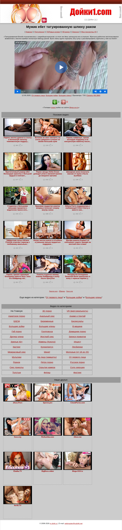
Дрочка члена (16, 336)
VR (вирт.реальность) (77, 311)
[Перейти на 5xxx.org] (18, 435)
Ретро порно (47, 362)
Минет (47, 352)
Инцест (77, 342)
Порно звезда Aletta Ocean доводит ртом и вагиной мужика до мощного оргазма (47, 174)
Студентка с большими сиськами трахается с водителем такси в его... (17, 208)
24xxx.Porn (17, 403)
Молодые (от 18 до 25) (77, 352)
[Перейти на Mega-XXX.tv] (77, 469)
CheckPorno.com (77, 403)
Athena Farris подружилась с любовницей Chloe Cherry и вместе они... (77, 208)
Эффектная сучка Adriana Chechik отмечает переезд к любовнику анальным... (17, 242)
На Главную (17, 311)
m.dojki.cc (53, 523)
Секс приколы (17, 367)
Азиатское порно (16, 316)
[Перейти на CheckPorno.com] (77, 400)
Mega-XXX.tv (77, 471)
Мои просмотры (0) (89, 32)
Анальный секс (47, 316)
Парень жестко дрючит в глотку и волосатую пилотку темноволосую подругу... (18, 139)
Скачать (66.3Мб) (93, 95)
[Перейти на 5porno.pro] (48, 400)
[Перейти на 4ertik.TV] (18, 503)
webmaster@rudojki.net (73, 523)
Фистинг (77, 372)
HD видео (66, 32)
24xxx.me (77, 437)
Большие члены (65, 95)
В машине (77, 326)
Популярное (39, 32)
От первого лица (38, 95)
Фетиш (47, 372)
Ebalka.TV (17, 471)
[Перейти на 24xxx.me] (77, 435)
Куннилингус (47, 347)
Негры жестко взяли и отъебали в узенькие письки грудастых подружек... (47, 242)
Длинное (75, 32)
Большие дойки (52, 95)
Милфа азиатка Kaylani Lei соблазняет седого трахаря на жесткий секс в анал (77, 242)
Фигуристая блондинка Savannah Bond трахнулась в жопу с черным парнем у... (77, 276)
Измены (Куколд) (47, 342)
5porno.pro (53, 291)
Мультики (16, 357)
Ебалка (62, 291)
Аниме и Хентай (77, 316)
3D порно (47, 311)
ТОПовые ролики (53, 32)
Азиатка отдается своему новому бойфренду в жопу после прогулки (47, 276)
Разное (16, 362)
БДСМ (17, 321)
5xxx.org (69, 291)
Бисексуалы (77, 321)
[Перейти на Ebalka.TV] (18, 469)
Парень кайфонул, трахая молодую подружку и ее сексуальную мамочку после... (77, 139)
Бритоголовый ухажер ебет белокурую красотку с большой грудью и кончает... (18, 174)
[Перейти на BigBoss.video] (48, 469)
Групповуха (47, 331)
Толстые (16, 372)
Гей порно (17, 331)
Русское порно (77, 362)
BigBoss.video (48, 471)
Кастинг (16, 347)
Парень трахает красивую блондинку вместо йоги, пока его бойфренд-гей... (17, 276)
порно (53, 107)
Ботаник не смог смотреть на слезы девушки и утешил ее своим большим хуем (47, 139)
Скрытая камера (47, 367)
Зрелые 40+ (17, 342)
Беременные (47, 321)
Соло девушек (77, 367)
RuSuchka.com (47, 437)
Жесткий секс (47, 336)
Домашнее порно (77, 331)
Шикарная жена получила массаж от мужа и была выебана (77, 174)
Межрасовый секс (17, 352)
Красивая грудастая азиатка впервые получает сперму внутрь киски (47, 208)
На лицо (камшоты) (47, 357)
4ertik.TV (17, 505)
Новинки (29, 32)
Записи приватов (77, 336)
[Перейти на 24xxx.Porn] (18, 400)
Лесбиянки (77, 347)
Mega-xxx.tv (74, 107)
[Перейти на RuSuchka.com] (48, 435)
